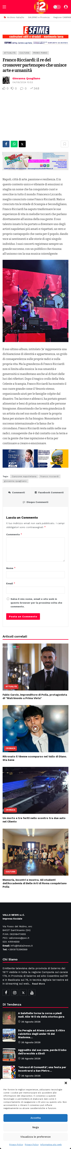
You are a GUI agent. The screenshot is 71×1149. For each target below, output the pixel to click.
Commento (14, 534)
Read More (38, 983)
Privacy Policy (16, 1144)
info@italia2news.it (22, 945)
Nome (11, 568)
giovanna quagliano (15, 481)
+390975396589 (17, 949)
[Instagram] (14, 992)
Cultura (24, 53)
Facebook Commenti (51, 492)
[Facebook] (6, 992)
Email (10, 583)
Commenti (18, 492)
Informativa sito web (51, 1144)
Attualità (10, 53)
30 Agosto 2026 (30, 1021)
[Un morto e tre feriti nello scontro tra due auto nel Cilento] (35, 790)
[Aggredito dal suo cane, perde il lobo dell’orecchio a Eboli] (9, 1054)
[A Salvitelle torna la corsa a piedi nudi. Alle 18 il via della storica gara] (9, 1018)
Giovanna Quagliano (26, 78)
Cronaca (10, 748)
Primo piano (40, 53)
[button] (66, 1083)
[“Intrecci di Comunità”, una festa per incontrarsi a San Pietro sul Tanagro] (9, 1072)
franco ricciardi (49, 476)
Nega (35, 1127)
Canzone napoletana (24, 476)
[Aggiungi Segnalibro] (64, 144)
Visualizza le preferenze (35, 1136)
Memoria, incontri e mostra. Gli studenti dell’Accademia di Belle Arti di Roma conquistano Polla (35, 883)
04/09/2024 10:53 (22, 82)
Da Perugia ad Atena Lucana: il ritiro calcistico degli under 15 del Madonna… (41, 1034)
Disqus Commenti (37, 502)
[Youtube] (31, 992)
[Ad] (35, 35)
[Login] (65, 6)
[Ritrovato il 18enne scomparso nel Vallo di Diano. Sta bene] (35, 728)
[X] (23, 992)
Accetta (36, 1117)
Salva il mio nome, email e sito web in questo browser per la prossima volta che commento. (36, 603)
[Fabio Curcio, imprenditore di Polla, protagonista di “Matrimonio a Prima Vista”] (35, 666)
